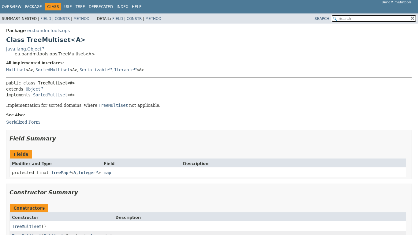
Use (68, 7)
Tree (80, 7)
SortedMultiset (52, 69)
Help (136, 7)
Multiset (16, 69)
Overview (11, 7)
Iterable (124, 69)
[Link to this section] (60, 138)
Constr (62, 19)
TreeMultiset (26, 226)
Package (33, 7)
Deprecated (101, 7)
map (107, 172)
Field (45, 19)
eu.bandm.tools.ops (48, 30)
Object (33, 89)
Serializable (94, 69)
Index (122, 7)
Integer (86, 172)
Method (81, 19)
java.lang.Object (23, 49)
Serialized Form (23, 122)
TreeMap (59, 172)
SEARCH (322, 19)
